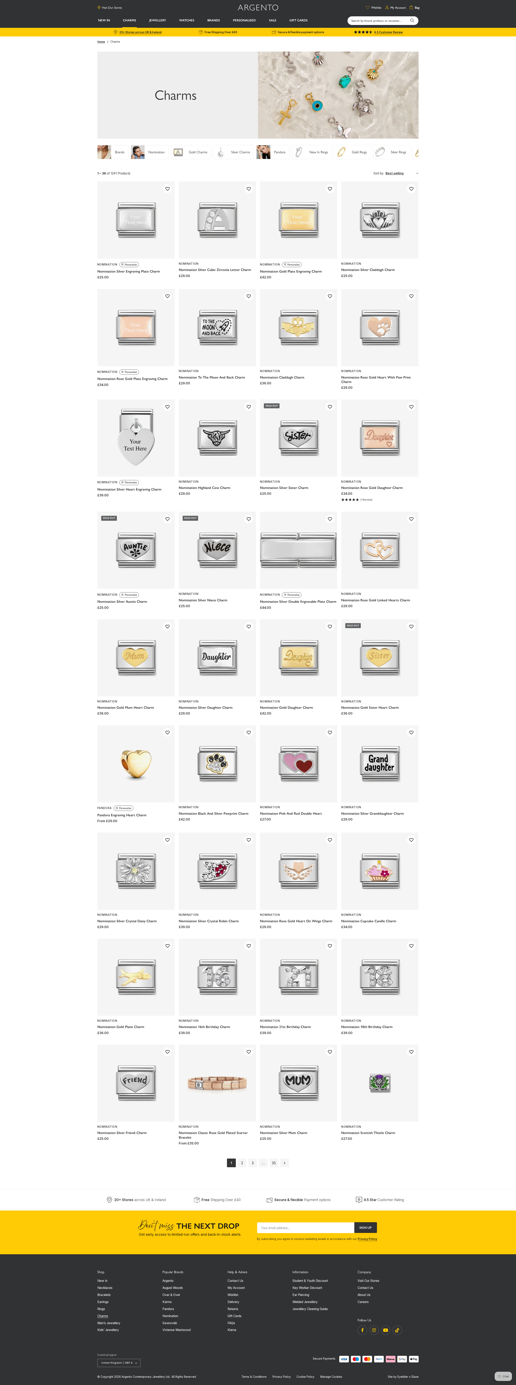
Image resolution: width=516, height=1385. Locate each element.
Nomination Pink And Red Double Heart (291, 813)
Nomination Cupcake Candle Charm (368, 921)
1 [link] (231, 1163)
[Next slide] (418, 152)
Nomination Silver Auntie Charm (122, 601)
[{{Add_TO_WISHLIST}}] (167, 188)
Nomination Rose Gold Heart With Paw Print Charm (376, 379)
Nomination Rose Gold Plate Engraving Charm (132, 379)
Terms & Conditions (254, 1376)
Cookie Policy (305, 1376)
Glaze (415, 1376)
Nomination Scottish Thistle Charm (368, 1133)
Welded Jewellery (305, 1302)
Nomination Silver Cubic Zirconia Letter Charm (215, 270)
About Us (364, 1295)
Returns (233, 1309)
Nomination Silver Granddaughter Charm (372, 813)
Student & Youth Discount (310, 1281)
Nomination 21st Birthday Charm (285, 1027)
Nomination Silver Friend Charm (122, 1133)
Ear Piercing (300, 1295)
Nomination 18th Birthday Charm (367, 1027)
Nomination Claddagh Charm (282, 377)
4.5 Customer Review (388, 32)
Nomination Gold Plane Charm (120, 1027)
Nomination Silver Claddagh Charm (368, 270)
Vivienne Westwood (176, 1330)
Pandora (168, 1309)
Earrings (103, 1302)
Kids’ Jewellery (108, 1330)
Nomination (170, 1316)
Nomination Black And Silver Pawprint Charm (214, 813)
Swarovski (169, 1323)
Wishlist (233, 1295)
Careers (363, 1302)
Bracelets (104, 1295)
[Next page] (284, 1163)
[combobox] (382, 20)
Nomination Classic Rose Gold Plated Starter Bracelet (213, 1135)
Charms (115, 41)
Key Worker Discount (307, 1288)
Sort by (378, 173)
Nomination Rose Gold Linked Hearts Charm (375, 600)
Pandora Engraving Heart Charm (122, 815)
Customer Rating (384, 1200)
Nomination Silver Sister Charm (284, 488)
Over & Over (171, 1295)
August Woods (172, 1288)
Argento (168, 1281)
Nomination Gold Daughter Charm (286, 707)
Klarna (232, 1330)
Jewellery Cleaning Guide (310, 1309)
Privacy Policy (367, 1239)
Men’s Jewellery (108, 1323)
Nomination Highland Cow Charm (204, 488)
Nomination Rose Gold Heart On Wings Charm (296, 921)
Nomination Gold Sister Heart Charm (370, 707)
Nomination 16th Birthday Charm (204, 1027)
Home (101, 41)
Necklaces (104, 1288)
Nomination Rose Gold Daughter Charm (372, 488)
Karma (167, 1302)
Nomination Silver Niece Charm (203, 600)
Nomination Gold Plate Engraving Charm (291, 271)
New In (102, 1281)
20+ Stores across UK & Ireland (140, 32)
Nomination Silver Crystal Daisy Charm (127, 921)
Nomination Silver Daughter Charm (206, 707)
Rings (101, 1309)
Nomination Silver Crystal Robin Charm (209, 921)
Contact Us (235, 1281)
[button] (130, 21)
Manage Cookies (331, 1376)
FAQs (231, 1323)
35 (274, 1163)
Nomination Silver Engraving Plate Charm (128, 271)
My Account (236, 1288)
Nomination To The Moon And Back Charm (212, 377)
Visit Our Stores (112, 7)
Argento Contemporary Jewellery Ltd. (146, 1376)
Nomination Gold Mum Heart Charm (125, 707)
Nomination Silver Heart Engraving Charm (129, 489)
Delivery (233, 1302)
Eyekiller (402, 1376)
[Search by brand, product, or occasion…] (412, 20)
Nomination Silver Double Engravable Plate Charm (298, 601)
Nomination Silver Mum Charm (283, 1133)
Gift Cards (234, 1316)
